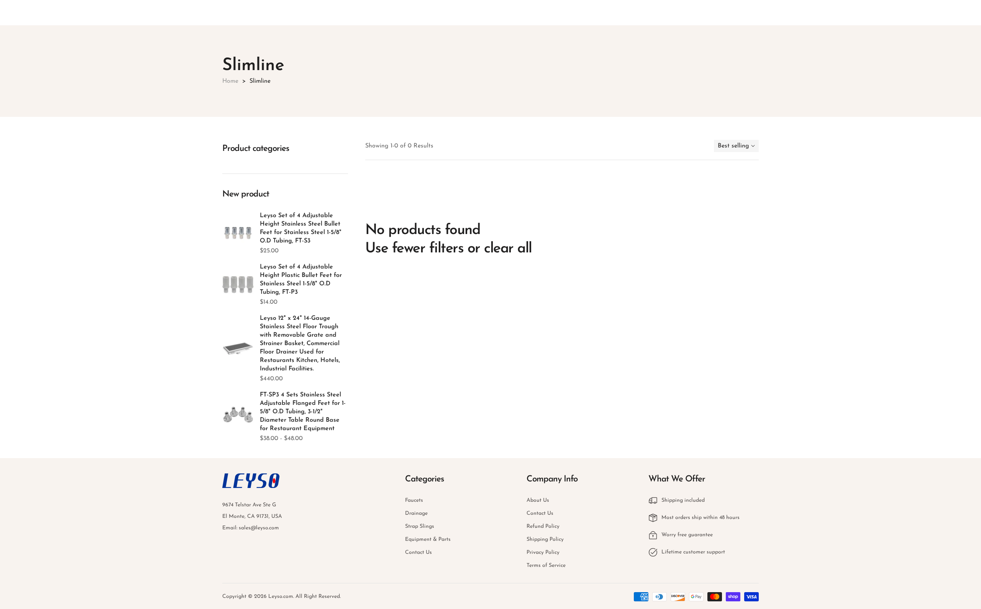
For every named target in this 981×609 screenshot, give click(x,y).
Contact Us (418, 552)
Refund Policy (543, 526)
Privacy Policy (543, 552)
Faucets (414, 500)
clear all (508, 249)
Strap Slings (419, 526)
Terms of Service (546, 565)
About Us (538, 500)
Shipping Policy (545, 539)
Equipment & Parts (428, 539)
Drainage (416, 513)
